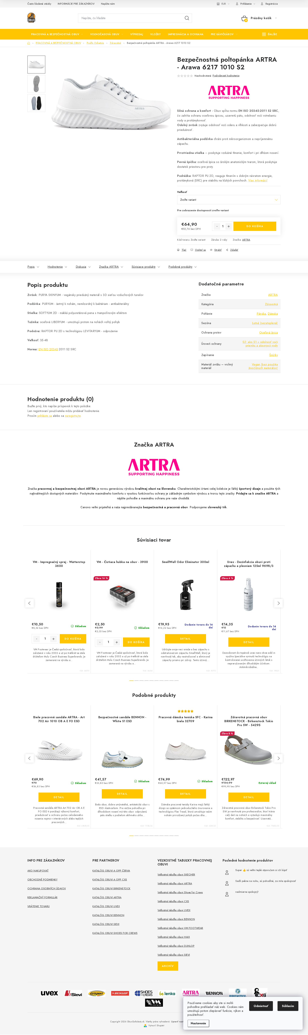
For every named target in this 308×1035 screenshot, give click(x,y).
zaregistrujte (73, 416)
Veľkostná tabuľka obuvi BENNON (176, 919)
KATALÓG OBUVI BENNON (108, 915)
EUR (224, 4)
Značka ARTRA (109, 267)
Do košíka (255, 226)
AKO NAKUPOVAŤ (38, 870)
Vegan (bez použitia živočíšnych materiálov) (263, 366)
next (278, 603)
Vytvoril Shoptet (156, 1025)
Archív (168, 966)
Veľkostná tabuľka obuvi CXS (173, 901)
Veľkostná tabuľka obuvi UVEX (174, 910)
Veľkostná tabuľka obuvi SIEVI (174, 955)
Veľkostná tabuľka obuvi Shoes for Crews (180, 892)
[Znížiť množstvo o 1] (217, 226)
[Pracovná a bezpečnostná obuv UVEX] (49, 993)
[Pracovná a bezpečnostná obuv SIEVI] (73, 993)
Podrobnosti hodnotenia (226, 75)
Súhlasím (288, 1006)
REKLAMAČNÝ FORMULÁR (42, 897)
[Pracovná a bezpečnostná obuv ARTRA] (191, 993)
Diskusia (81, 267)
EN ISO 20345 (48, 349)
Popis (31, 267)
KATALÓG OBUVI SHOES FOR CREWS (115, 933)
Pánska (261, 314)
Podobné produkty (180, 267)
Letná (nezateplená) (265, 323)
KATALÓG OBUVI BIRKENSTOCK (111, 888)
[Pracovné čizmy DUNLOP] (120, 993)
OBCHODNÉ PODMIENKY (42, 879)
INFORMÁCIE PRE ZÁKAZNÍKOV (76, 4)
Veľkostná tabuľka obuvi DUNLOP (176, 946)
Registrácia (272, 4)
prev (29, 603)
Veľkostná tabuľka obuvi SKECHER (176, 874)
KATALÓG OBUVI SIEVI (106, 924)
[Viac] (270, 34)
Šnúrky (273, 355)
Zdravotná (271, 304)
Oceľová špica (268, 333)
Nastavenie (198, 1023)
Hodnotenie (55, 267)
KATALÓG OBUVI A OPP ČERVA (111, 870)
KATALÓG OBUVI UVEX (106, 906)
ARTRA (246, 240)
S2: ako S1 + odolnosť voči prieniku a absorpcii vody (260, 344)
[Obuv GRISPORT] (97, 993)
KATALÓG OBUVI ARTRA (107, 897)
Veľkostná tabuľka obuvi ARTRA (175, 883)
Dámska (273, 314)
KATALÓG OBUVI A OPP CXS (110, 879)
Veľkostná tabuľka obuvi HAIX (174, 937)
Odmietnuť (261, 1006)
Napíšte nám (108, 4)
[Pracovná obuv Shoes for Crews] (144, 993)
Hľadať (187, 18)
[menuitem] (56, 34)
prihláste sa (44, 416)
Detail (185, 639)
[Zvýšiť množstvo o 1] (228, 226)
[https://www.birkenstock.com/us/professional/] (238, 993)
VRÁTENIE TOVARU (38, 906)
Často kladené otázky (39, 4)
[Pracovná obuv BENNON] (214, 993)
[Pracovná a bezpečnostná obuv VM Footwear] (154, 1002)
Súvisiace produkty (144, 267)
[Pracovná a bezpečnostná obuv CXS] (260, 993)
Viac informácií (258, 180)
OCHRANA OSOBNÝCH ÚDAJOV (46, 888)
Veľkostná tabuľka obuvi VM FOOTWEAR (180, 928)
